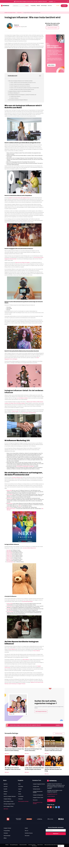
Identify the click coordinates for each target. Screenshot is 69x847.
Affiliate (5, 838)
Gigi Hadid (9, 550)
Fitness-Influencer (36, 650)
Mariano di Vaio (10, 559)
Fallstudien (38, 5)
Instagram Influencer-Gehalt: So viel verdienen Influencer (20, 91)
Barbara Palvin (9, 555)
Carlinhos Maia (9, 603)
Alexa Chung (9, 560)
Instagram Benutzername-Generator (38, 792)
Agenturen (5, 784)
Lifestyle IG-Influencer (14, 98)
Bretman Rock (9, 498)
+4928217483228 (51, 796)
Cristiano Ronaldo (15, 411)
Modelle (5, 793)
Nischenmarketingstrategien (27, 601)
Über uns (26, 830)
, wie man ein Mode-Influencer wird (29, 548)
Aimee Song (9, 557)
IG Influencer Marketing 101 (14, 92)
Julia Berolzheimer (10, 561)
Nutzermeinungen (44, 5)
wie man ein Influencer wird (17, 477)
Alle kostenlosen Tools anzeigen (37, 803)
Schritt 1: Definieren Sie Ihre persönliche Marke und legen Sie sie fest (23, 82)
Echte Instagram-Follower (8, 801)
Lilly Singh (9, 608)
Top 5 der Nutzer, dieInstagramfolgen (29, 412)
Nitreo (19, 784)
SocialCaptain (20, 796)
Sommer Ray (9, 554)
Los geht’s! (64, 5)
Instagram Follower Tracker (38, 797)
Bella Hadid (9, 551)
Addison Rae (9, 490)
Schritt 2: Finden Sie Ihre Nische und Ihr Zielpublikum (20, 84)
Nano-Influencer (26, 659)
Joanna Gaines (9, 606)
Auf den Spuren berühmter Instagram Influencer (18, 99)
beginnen (10, 197)
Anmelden (57, 5)
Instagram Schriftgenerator (38, 795)
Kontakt (26, 828)
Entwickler (6, 786)
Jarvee (19, 791)
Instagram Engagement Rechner (39, 784)
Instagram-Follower (7, 828)
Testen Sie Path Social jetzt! (52, 27)
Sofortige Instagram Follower (9, 803)
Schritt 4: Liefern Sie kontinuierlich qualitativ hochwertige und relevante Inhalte (25, 87)
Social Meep (20, 786)
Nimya (19, 506)
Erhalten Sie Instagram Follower (10, 12)
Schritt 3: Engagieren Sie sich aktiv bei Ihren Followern (20, 86)
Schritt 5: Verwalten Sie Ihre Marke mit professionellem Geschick (22, 89)
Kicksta (19, 793)
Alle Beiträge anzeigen (58, 733)
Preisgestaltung (33, 5)
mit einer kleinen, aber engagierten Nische (22, 197)
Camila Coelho (9, 556)
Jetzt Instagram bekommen (41, 711)
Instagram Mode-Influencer (15, 96)
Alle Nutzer (6, 808)
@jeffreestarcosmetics (11, 508)
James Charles (9, 494)
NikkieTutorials (9, 503)
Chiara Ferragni (9, 552)
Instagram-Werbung (7, 798)
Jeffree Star (9, 507)
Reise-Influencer (12, 649)
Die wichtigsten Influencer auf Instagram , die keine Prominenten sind (22, 94)
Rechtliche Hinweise (29, 833)
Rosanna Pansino (10, 611)
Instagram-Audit (36, 786)
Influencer (5, 791)
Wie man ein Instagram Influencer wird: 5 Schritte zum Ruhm (20, 80)
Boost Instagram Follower (8, 806)
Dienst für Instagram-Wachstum (10, 796)
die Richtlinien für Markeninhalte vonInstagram (25, 466)
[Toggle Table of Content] (39, 76)
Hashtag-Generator (36, 789)
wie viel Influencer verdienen (22, 398)
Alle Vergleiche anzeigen (23, 801)
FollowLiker (20, 798)
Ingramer (20, 789)
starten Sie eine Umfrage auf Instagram (22, 262)
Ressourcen (50, 5)
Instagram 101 (17, 26)
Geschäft (5, 789)
